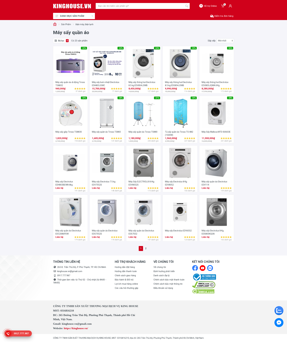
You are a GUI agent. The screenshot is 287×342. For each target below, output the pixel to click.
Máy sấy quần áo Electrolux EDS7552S (104, 232)
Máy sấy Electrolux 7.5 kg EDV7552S (103, 183)
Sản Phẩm (66, 24)
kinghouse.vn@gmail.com (69, 271)
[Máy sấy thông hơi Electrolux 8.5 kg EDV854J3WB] (143, 63)
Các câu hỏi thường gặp (126, 288)
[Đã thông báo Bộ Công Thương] (204, 276)
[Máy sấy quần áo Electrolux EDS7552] (143, 212)
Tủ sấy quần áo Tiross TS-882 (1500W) (179, 133)
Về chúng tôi (160, 267)
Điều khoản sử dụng (163, 288)
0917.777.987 (63, 275)
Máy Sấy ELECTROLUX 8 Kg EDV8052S (141, 183)
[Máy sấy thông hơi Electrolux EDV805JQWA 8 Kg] (217, 63)
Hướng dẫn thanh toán (126, 271)
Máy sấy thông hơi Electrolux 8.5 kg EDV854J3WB (142, 84)
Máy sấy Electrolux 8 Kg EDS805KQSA (213, 232)
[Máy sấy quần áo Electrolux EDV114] (217, 163)
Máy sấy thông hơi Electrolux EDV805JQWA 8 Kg (215, 84)
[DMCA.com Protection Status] (203, 291)
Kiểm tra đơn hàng (224, 16)
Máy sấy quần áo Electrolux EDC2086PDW (68, 232)
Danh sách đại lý (162, 275)
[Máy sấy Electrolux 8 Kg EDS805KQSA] (217, 212)
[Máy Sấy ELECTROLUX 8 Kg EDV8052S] (143, 163)
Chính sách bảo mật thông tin (168, 284)
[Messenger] (278, 322)
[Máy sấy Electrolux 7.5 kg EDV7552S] (107, 163)
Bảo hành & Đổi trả (124, 279)
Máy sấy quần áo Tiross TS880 (143, 132)
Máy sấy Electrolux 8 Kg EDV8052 (176, 183)
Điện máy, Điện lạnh (84, 24)
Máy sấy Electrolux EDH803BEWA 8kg (64, 183)
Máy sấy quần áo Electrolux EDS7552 (141, 232)
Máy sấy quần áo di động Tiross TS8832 (70, 84)
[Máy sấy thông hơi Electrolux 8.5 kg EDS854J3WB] (180, 63)
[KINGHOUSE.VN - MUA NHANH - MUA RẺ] (72, 6)
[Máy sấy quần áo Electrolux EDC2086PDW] (70, 212)
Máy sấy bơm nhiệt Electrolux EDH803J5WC (105, 84)
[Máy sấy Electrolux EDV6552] (180, 212)
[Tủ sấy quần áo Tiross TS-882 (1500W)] (180, 113)
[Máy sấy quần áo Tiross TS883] (107, 113)
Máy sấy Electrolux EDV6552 (178, 230)
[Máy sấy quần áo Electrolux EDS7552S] (107, 212)
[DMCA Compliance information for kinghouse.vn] (213, 284)
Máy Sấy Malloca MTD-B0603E (216, 132)
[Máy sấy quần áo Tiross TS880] (143, 113)
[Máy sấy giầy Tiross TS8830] (70, 113)
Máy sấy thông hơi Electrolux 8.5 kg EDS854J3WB (178, 84)
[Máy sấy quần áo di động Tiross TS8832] (70, 63)
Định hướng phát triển (164, 271)
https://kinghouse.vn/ (76, 328)
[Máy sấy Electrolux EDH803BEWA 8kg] (70, 163)
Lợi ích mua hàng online (126, 284)
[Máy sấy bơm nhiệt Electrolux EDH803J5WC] (107, 63)
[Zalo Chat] (278, 310)
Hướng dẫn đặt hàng (125, 267)
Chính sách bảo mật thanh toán (169, 279)
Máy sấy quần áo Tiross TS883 (106, 132)
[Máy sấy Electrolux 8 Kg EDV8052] (180, 163)
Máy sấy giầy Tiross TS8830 (68, 132)
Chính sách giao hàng (125, 275)
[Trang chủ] (55, 24)
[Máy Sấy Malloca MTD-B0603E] (217, 113)
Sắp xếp (212, 40)
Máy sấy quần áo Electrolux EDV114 (214, 183)
